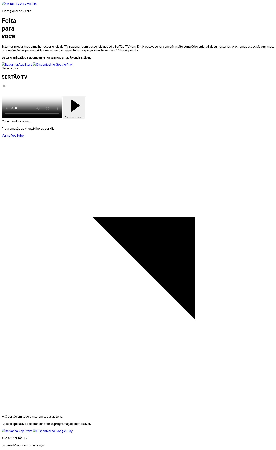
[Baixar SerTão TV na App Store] (17, 64)
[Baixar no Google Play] (53, 64)
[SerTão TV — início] (11, 3)
